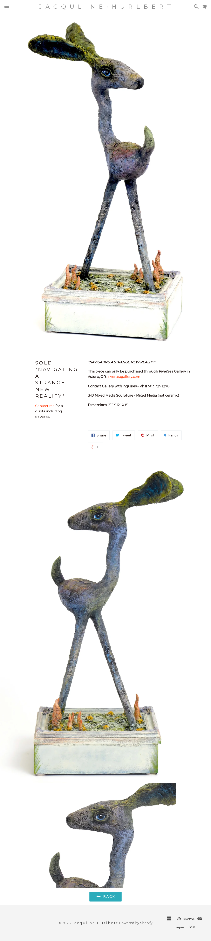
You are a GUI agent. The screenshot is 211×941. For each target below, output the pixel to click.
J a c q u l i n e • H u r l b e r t (105, 6)
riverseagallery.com (124, 377)
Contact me (45, 406)
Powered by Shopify (135, 923)
